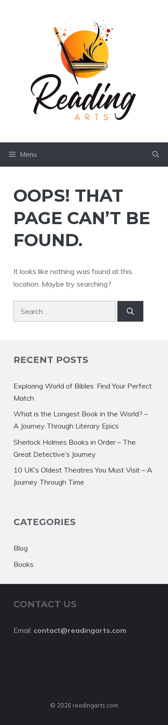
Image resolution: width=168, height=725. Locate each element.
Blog (20, 548)
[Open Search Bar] (155, 154)
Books (23, 564)
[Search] (130, 311)
